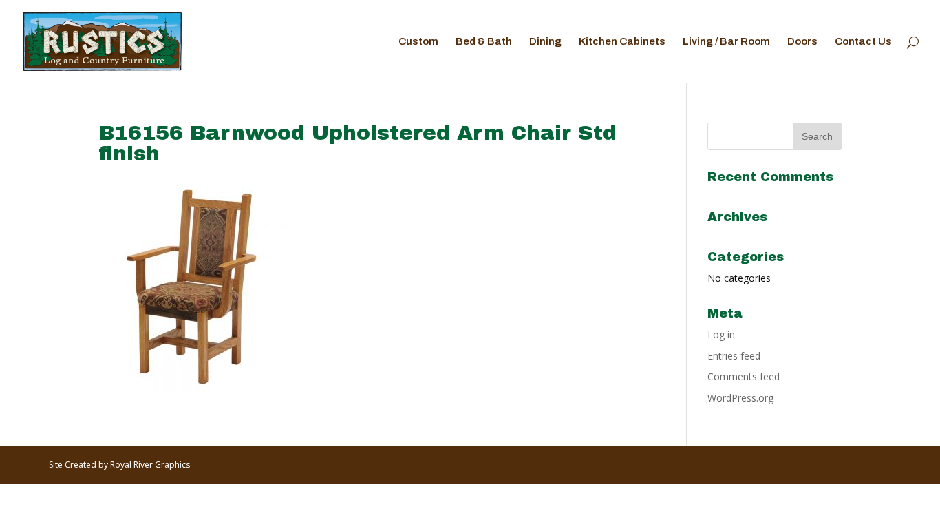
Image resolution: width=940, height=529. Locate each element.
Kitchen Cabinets (622, 42)
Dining (545, 42)
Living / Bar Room (726, 42)
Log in (721, 334)
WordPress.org (740, 397)
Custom (418, 42)
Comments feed (743, 376)
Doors (802, 42)
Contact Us (863, 42)
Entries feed (733, 355)
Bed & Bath (484, 42)
